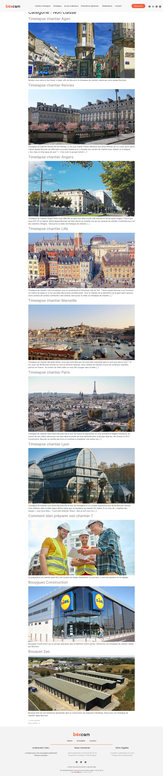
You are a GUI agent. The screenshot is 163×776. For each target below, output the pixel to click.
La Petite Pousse (87, 772)
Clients (69, 741)
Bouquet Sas (39, 651)
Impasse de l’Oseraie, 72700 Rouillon (82, 755)
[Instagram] (153, 7)
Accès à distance (71, 6)
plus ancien (34, 720)
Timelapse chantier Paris (49, 372)
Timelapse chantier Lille (48, 229)
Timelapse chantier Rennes (51, 85)
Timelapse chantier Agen (49, 19)
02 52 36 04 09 (91, 753)
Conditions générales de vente (122, 753)
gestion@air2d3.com (76, 753)
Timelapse (57, 6)
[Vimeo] (160, 7)
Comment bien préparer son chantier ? (60, 516)
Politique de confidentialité (122, 755)
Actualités (81, 741)
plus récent (34, 723)
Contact (118, 6)
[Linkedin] (157, 7)
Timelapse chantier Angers (51, 157)
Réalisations (107, 6)
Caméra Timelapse (42, 6)
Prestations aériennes (90, 6)
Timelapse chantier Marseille (52, 300)
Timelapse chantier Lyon (48, 444)
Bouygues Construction (48, 582)
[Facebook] (150, 7)
